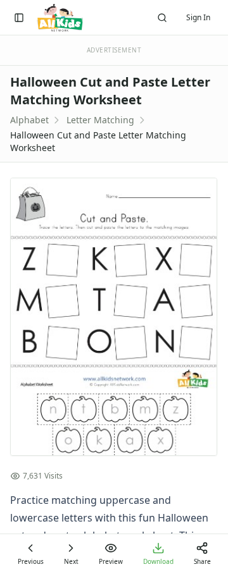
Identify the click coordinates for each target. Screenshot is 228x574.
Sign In (198, 17)
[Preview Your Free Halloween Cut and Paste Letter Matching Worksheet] (114, 317)
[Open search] (162, 18)
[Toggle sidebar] (19, 18)
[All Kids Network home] (59, 18)
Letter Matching (100, 120)
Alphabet (29, 120)
